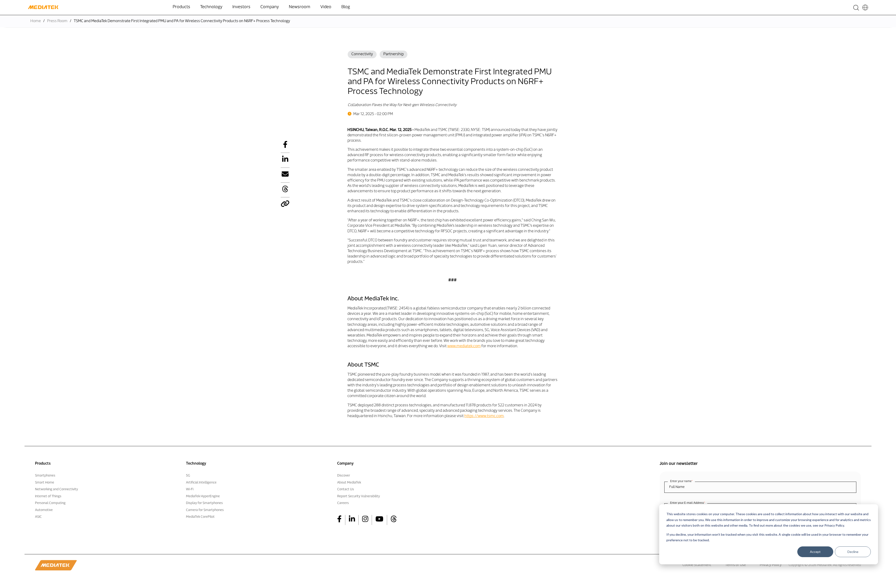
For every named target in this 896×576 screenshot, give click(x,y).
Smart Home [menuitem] (44, 482)
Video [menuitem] (325, 7)
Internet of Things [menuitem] (48, 496)
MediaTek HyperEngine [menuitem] (203, 496)
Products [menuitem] (181, 7)
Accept (815, 552)
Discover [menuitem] (343, 475)
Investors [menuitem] (241, 7)
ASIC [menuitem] (38, 517)
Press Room (57, 21)
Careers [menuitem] (343, 503)
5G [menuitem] (188, 475)
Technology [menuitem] (211, 7)
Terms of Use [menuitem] (735, 565)
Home (35, 21)
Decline (852, 552)
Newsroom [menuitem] (299, 7)
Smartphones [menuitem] (45, 475)
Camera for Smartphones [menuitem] (205, 510)
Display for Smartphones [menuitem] (204, 503)
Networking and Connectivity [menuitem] (56, 489)
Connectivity (362, 54)
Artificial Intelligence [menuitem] (201, 482)
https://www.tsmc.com (484, 416)
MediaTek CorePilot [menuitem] (200, 517)
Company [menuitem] (269, 7)
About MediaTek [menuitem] (349, 482)
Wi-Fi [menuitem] (189, 489)
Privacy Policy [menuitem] (771, 565)
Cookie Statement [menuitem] (696, 565)
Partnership (393, 54)
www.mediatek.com (464, 346)
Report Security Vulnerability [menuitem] (358, 496)
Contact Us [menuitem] (345, 489)
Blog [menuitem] (345, 7)
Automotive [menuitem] (44, 510)
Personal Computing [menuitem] (50, 503)
